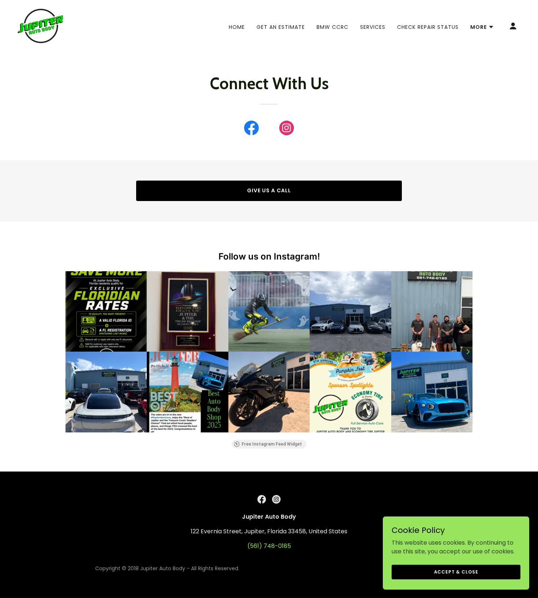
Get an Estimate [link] (281, 27)
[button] (482, 27)
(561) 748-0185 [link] (269, 546)
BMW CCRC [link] (332, 27)
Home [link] (237, 27)
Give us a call (269, 190)
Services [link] (372, 27)
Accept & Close (456, 571)
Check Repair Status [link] (428, 27)
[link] (40, 25)
